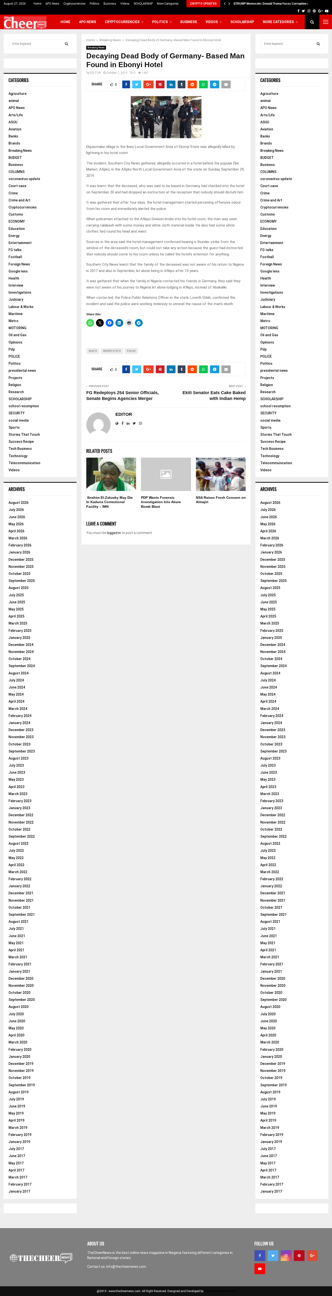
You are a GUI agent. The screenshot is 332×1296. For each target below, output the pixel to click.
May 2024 (16, 694)
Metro (13, 321)
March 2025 (18, 623)
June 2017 (17, 1156)
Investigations (20, 292)
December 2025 (21, 560)
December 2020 (21, 978)
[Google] (312, 1255)
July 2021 (16, 929)
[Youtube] (259, 1268)
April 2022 (16, 865)
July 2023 (16, 765)
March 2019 (18, 1128)
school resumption (24, 406)
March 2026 (18, 538)
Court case (17, 186)
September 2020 (22, 1000)
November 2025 (21, 567)
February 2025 (20, 631)
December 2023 (21, 730)
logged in (114, 533)
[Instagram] (286, 1255)
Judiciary (16, 299)
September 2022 (22, 836)
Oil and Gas (17, 335)
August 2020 (18, 1007)
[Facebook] (259, 1255)
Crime (13, 193)
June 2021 (17, 936)
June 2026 (17, 517)
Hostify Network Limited (220, 1291)
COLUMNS (17, 172)
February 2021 (20, 964)
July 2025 (16, 595)
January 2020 (19, 1057)
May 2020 (16, 1028)
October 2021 (19, 907)
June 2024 (17, 687)
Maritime (16, 314)
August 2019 (18, 1092)
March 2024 (18, 709)
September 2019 (22, 1085)
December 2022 (21, 815)
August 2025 (18, 588)
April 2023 (16, 787)
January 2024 (19, 723)
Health (14, 278)
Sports (14, 427)
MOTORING (17, 328)
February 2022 (20, 879)
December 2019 (21, 1064)
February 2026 (20, 545)
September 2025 (22, 581)
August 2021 (18, 922)
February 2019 (20, 1135)
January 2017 (19, 1191)
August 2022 (18, 843)
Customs (16, 214)
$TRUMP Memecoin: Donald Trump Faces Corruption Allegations (278, 3)
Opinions (15, 342)
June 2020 (17, 1021)
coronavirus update (24, 179)
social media (19, 420)
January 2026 (19, 552)
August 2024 (18, 673)
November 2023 (21, 737)
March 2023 (18, 794)
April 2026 (16, 531)
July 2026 (16, 510)
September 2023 (22, 751)
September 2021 (22, 914)
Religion (15, 385)
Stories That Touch (24, 434)
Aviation (15, 129)
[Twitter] (273, 1255)
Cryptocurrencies (74, 3)
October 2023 (19, 744)
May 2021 (16, 943)
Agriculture (17, 94)
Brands (14, 143)
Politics (94, 3)
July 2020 (16, 1014)
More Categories (168, 3)
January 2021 (19, 971)
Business (110, 3)
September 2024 (22, 666)
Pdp (12, 349)
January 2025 (19, 638)
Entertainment (20, 243)
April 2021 (16, 950)
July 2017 (16, 1149)
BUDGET (15, 158)
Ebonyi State (112, 351)
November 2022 (21, 822)
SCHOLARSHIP (143, 3)
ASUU (13, 122)
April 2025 (16, 616)
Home (37, 3)
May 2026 (16, 524)
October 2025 (19, 574)
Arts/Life (16, 115)
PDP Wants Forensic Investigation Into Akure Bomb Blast (161, 502)
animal (14, 101)
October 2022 (19, 829)
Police (131, 351)
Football (15, 257)
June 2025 (17, 602)
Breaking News (96, 47)
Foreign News (19, 264)
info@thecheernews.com (126, 1267)
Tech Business (20, 449)
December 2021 (21, 893)
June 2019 (17, 1106)
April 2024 (16, 701)
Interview (16, 285)
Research (16, 392)
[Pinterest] (299, 1255)
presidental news (22, 370)
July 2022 (16, 850)
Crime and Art (19, 200)
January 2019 (19, 1142)
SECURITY (17, 413)
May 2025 (16, 609)
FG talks (15, 250)
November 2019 (21, 1071)
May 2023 (16, 779)
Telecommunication (24, 463)
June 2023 (17, 772)
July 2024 (16, 680)
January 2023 (19, 808)
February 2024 (20, 716)
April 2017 (16, 1170)
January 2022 (19, 886)
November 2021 (21, 900)
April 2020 (16, 1035)
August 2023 (18, 758)
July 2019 (16, 1099)
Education (17, 229)
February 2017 (20, 1184)
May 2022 (16, 858)
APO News (52, 3)
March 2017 (18, 1177)
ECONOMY (17, 221)
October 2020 (19, 993)
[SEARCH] (66, 44)
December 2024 (21, 645)
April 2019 (16, 1120)
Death (93, 351)
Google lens (18, 271)
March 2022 (18, 872)
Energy (14, 236)
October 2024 (19, 659)
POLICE (14, 356)
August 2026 (18, 503)
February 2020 (20, 1049)
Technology (18, 456)
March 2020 (18, 1042)
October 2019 (19, 1078)
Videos (125, 3)
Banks (13, 136)
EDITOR (95, 72)
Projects (15, 378)
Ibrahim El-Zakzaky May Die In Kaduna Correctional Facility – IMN (109, 502)
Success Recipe (21, 442)
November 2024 (21, 652)
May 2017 (16, 1163)
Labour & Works (21, 307)
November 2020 (21, 986)
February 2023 (20, 801)
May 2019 (16, 1113)
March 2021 (18, 957)
